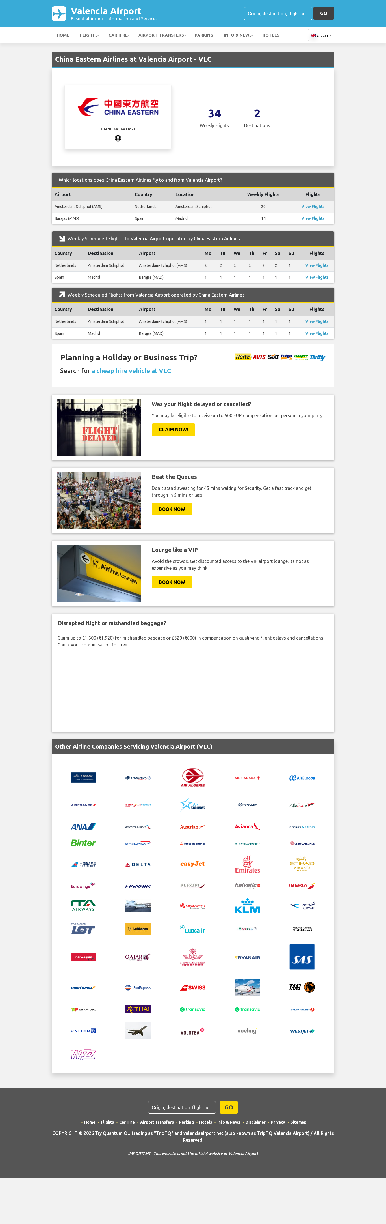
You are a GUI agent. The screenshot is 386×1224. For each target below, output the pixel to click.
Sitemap (298, 1122)
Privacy (278, 1122)
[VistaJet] (138, 1030)
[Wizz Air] (83, 1053)
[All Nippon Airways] (83, 826)
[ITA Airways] (83, 905)
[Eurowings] (83, 885)
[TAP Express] (83, 1008)
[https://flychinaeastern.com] (118, 137)
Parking (204, 35)
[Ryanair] (247, 957)
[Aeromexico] (138, 777)
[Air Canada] (247, 777)
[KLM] (247, 905)
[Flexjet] (192, 885)
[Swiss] (192, 987)
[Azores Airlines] (302, 826)
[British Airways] (138, 842)
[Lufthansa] (138, 928)
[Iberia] (302, 885)
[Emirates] (247, 863)
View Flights (313, 206)
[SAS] (302, 956)
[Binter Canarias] (83, 842)
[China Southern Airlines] (83, 864)
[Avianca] (247, 825)
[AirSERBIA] (247, 804)
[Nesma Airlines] (302, 928)
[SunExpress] (138, 987)
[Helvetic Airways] (247, 885)
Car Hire (118, 35)
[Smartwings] (83, 987)
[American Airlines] (138, 826)
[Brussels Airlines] (192, 842)
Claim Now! (173, 429)
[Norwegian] (83, 956)
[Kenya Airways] (192, 905)
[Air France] (83, 804)
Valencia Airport (114, 13)
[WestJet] (302, 1031)
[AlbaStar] (302, 804)
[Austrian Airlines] (192, 826)
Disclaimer (256, 1122)
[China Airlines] (302, 842)
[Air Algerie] (192, 776)
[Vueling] (247, 1030)
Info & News (238, 35)
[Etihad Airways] (302, 863)
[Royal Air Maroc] (192, 956)
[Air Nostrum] (138, 804)
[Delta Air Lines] (138, 864)
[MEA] (247, 928)
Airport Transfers (161, 35)
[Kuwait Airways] (302, 905)
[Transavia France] (247, 1008)
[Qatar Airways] (138, 956)
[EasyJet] (192, 863)
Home (63, 35)
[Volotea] (192, 1030)
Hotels (271, 35)
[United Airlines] (83, 1030)
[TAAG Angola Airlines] (302, 986)
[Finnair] (138, 885)
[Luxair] (192, 928)
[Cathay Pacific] (247, 842)
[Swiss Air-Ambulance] (247, 986)
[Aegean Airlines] (83, 776)
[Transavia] (192, 1008)
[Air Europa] (302, 777)
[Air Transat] (192, 804)
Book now (172, 509)
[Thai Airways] (138, 1008)
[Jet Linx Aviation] (138, 905)
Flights (89, 35)
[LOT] (83, 928)
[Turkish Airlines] (302, 1008)
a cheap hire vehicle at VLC (131, 370)
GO (323, 13)
